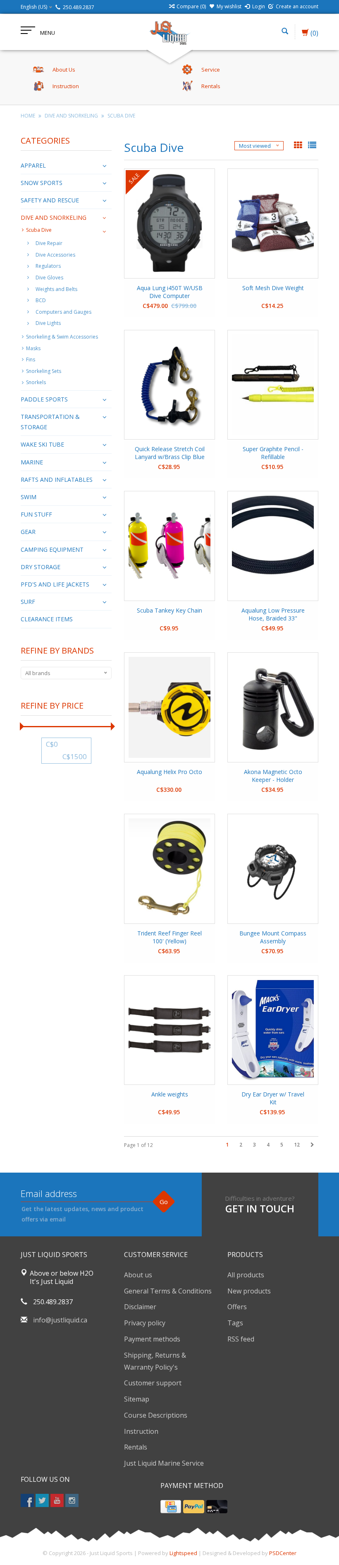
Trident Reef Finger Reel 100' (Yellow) (169, 937)
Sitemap (136, 1399)
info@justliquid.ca (60, 1320)
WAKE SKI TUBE (42, 444)
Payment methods (152, 1339)
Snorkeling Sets (43, 371)
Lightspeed (183, 1553)
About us (138, 1274)
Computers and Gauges (63, 311)
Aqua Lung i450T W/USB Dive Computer (170, 292)
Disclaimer (140, 1306)
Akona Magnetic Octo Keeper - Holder (273, 776)
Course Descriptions (155, 1415)
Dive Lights (48, 323)
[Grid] (299, 145)
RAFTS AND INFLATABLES (57, 479)
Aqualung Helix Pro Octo (169, 772)
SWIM (28, 497)
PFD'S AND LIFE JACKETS (55, 584)
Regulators (48, 265)
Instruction (141, 1431)
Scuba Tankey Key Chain (169, 610)
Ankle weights (169, 1094)
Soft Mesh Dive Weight (273, 288)
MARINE (32, 462)
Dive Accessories (55, 254)
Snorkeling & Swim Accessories (62, 336)
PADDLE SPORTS (44, 399)
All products (245, 1274)
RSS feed (240, 1339)
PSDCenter (282, 1553)
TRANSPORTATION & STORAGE (50, 422)
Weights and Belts (56, 289)
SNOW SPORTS (41, 183)
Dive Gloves (49, 277)
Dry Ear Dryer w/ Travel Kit (272, 1098)
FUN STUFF (36, 514)
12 (297, 1144)
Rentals (135, 1447)
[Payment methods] (170, 1506)
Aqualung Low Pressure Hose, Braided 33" (273, 614)
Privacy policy (144, 1322)
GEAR (28, 532)
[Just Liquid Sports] (169, 31)
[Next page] (312, 1145)
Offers (237, 1306)
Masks (33, 348)
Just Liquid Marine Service (164, 1463)
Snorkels (36, 382)
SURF (28, 602)
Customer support (152, 1382)
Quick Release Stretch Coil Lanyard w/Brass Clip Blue (170, 453)
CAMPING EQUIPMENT (52, 549)
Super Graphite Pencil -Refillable (273, 453)
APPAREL (33, 165)
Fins (30, 359)
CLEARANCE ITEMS (47, 619)
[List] (312, 145)
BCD (41, 300)
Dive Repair (49, 243)
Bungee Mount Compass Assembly (272, 937)
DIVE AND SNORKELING (71, 115)
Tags (235, 1322)
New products (249, 1291)
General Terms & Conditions (168, 1291)
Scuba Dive (121, 115)
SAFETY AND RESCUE (50, 200)
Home (28, 115)
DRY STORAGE (40, 567)
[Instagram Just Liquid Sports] (72, 1500)
